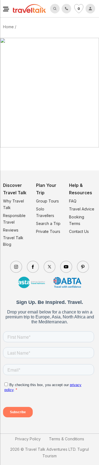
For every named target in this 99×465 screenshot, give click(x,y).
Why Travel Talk (13, 204)
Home (8, 26)
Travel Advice (81, 209)
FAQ (72, 201)
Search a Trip (48, 223)
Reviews (10, 230)
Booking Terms (76, 220)
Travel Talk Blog (13, 241)
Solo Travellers (45, 212)
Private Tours (48, 231)
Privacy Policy (28, 439)
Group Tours (47, 201)
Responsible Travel (14, 218)
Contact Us (79, 231)
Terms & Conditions (66, 439)
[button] (6, 8)
